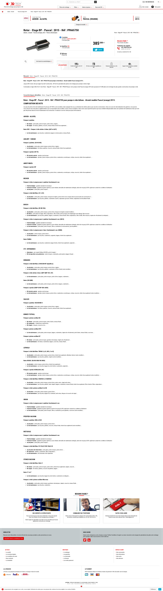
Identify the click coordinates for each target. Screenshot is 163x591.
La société (8, 552)
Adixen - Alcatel (28, 32)
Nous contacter (9, 558)
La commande (67, 556)
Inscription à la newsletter (13, 538)
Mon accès (118, 556)
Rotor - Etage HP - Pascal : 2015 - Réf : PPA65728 (126, 32)
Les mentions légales (11, 554)
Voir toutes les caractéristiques (43, 61)
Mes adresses (119, 558)
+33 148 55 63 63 (149, 2)
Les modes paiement (68, 560)
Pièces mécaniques (51, 32)
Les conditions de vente (11, 556)
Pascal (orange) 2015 (39, 32)
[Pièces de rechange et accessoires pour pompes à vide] (13, 4)
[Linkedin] (89, 540)
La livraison (66, 558)
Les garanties (67, 554)
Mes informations (120, 554)
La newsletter (9, 560)
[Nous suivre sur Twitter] (84, 540)
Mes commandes (120, 552)
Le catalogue (67, 552)
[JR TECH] (3, 12)
